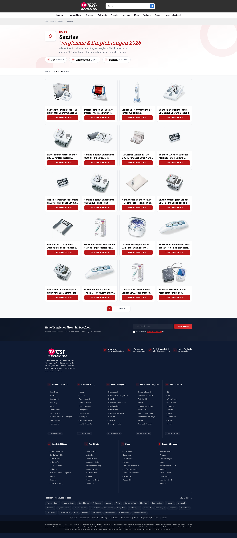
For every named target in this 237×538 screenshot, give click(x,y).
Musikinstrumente (85, 424)
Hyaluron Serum (68, 503)
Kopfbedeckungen (130, 469)
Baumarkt (60, 15)
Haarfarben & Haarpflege (117, 403)
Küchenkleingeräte (56, 451)
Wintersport (83, 417)
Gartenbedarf (54, 392)
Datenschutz (84, 518)
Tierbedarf (112, 420)
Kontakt (164, 518)
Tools (162, 462)
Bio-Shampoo (134, 508)
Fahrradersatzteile (85, 420)
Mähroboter (97, 503)
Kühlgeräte (53, 469)
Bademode (127, 476)
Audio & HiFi (142, 410)
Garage (89, 476)
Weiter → (123, 308)
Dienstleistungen (166, 459)
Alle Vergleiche (185, 498)
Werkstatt (53, 395)
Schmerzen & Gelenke (116, 413)
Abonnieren (183, 326)
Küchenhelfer (54, 462)
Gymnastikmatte (63, 508)
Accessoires (127, 451)
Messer (52, 476)
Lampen (170, 413)
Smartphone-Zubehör (145, 413)
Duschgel (147, 508)
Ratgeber (163, 469)
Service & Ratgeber (170, 444)
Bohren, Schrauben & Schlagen (61, 417)
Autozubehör (91, 451)
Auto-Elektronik (91, 459)
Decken (170, 420)
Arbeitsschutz (54, 410)
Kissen (169, 424)
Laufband (181, 503)
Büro (168, 392)
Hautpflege (112, 399)
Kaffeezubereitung (56, 483)
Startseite (49, 21)
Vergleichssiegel (173, 15)
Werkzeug (53, 403)
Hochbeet (172, 508)
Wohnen (147, 15)
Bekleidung (127, 455)
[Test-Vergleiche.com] (57, 353)
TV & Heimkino (143, 399)
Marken (60, 21)
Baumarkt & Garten (60, 384)
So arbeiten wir (165, 473)
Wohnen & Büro (175, 384)
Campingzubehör (85, 403)
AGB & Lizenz (113, 518)
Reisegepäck (83, 410)
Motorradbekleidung (93, 466)
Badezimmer (171, 403)
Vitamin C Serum (53, 503)
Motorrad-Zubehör (93, 462)
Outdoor (82, 395)
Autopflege (90, 455)
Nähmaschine (110, 513)
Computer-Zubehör (144, 392)
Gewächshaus (65, 513)
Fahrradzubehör (84, 399)
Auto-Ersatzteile (92, 469)
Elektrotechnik (55, 413)
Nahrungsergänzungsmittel (118, 395)
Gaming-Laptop (130, 503)
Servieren (53, 480)
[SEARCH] (152, 6)
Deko (169, 395)
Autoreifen (90, 483)
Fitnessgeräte (84, 413)
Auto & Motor (75, 15)
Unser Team (164, 476)
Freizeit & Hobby (88, 384)
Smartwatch (108, 508)
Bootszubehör (91, 473)
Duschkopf (97, 513)
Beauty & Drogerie (118, 384)
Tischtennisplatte (139, 513)
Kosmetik (111, 417)
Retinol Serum (84, 503)
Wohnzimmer (172, 399)
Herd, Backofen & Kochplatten (60, 473)
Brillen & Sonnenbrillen (131, 466)
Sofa (76, 513)
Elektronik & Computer (149, 384)
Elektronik (102, 15)
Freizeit (114, 15)
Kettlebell (50, 508)
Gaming (140, 403)
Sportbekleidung (85, 406)
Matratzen (170, 406)
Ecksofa (85, 513)
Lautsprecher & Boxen (145, 406)
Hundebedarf (113, 392)
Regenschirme (128, 480)
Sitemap (163, 483)
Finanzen (163, 455)
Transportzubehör (92, 480)
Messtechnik (54, 424)
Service (158, 15)
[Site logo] (89, 6)
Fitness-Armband (80, 508)
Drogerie (89, 15)
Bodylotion (121, 508)
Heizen (52, 406)
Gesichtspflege (113, 406)
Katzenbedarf (113, 410)
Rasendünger (160, 508)
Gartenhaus (185, 508)
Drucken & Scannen (145, 424)
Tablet (118, 503)
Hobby (81, 392)
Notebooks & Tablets (145, 395)
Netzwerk (141, 420)
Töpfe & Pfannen (56, 466)
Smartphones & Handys (146, 417)
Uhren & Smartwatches (131, 473)
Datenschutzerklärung (154, 332)
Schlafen (170, 410)
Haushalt (126, 15)
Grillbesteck (51, 513)
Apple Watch (95, 508)
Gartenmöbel (54, 399)
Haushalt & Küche (59, 444)
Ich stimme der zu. (150, 332)
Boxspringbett (157, 503)
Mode (136, 15)
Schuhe (125, 462)
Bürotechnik (171, 417)
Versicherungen (165, 451)
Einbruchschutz (55, 420)
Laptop (108, 503)
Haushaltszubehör (56, 455)
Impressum (73, 518)
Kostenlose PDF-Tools (168, 466)
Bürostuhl (170, 503)
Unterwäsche (127, 459)
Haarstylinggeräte (114, 424)
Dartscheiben (124, 513)
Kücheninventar (55, 459)
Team (136, 518)
